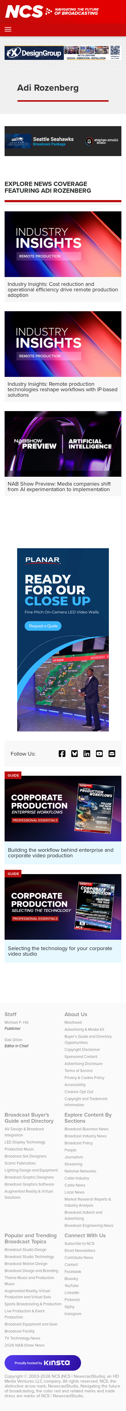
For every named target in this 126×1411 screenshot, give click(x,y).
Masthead (73, 1022)
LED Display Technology (25, 1142)
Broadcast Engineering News (89, 1225)
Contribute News (79, 1257)
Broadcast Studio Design (25, 1249)
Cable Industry (77, 1178)
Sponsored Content (81, 1056)
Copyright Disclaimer (82, 1049)
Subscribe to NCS (79, 1243)
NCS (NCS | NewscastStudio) (78, 1376)
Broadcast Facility (20, 1331)
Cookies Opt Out (79, 1091)
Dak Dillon (13, 1039)
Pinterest (72, 1299)
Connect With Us (85, 1235)
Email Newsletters (80, 1250)
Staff (11, 1014)
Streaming (73, 1164)
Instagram (73, 1313)
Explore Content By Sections (88, 1118)
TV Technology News (22, 1338)
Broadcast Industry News (86, 1136)
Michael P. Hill (16, 1022)
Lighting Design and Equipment (31, 1170)
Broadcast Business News (87, 1129)
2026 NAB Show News (25, 1345)
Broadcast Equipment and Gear (31, 1324)
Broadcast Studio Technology (29, 1256)
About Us (76, 1014)
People (70, 1150)
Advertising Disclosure (83, 1063)
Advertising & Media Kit (84, 1029)
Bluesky (71, 1278)
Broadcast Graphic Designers (29, 1177)
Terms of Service (79, 1070)
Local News (74, 1192)
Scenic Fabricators (20, 1163)
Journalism (74, 1157)
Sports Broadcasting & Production (33, 1304)
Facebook (73, 1271)
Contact (71, 1264)
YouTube (72, 1285)
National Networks (80, 1171)
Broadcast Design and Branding (31, 1270)
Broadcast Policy (79, 1143)
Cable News (75, 1185)
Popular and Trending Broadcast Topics (31, 1238)
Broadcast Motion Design (26, 1263)
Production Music (19, 1149)
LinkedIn (72, 1292)
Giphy (69, 1306)
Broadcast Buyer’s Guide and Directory (29, 1118)
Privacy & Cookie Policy (84, 1077)
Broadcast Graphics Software (29, 1184)
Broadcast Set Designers (25, 1156)
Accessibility (75, 1084)
